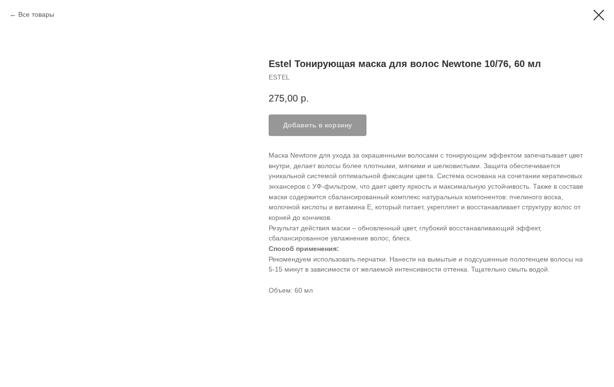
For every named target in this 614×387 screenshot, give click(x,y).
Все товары (36, 14)
